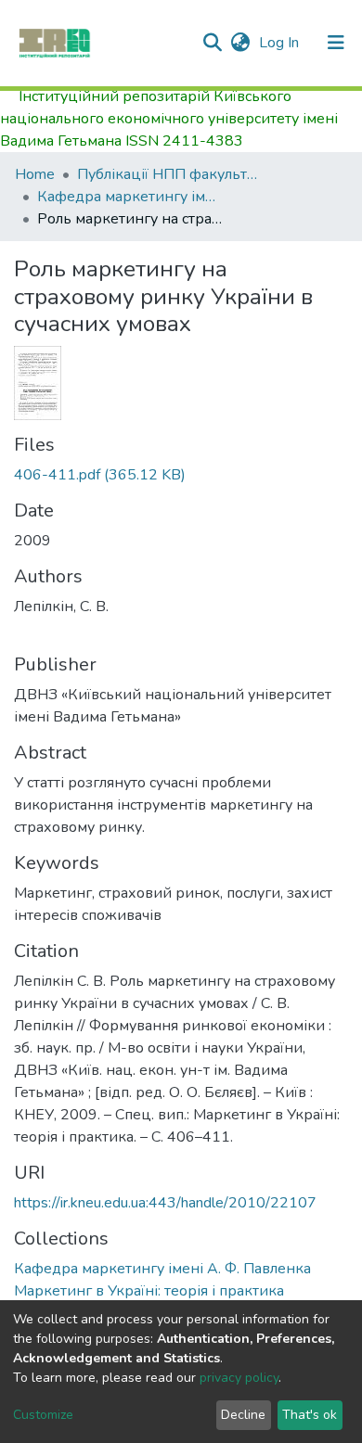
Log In (281, 42)
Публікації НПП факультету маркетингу (170, 174)
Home (35, 174)
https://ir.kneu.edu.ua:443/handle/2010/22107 (165, 1203)
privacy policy (239, 1377)
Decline (243, 1415)
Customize (43, 1415)
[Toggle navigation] (336, 42)
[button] (240, 43)
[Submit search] (212, 43)
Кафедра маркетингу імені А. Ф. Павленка (130, 196)
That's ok (309, 1415)
